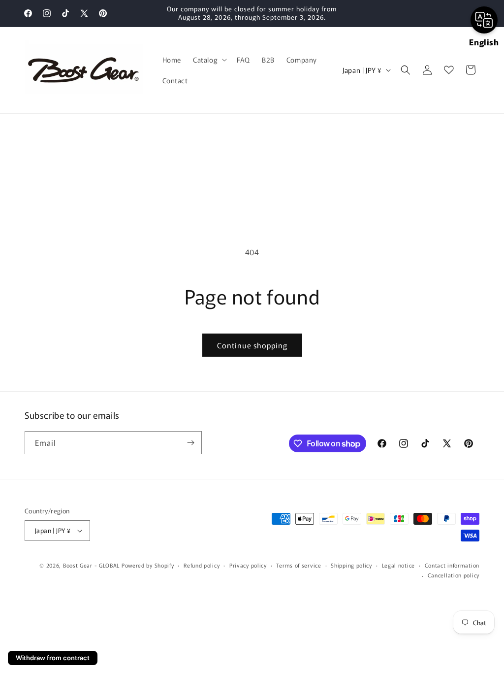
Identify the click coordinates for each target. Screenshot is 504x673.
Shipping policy (351, 565)
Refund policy (202, 565)
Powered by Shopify (148, 565)
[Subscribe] (190, 442)
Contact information (452, 565)
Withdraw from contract (53, 658)
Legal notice (398, 565)
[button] (209, 59)
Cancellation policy (453, 575)
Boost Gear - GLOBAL (91, 565)
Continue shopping (252, 345)
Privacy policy (248, 565)
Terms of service (298, 565)
